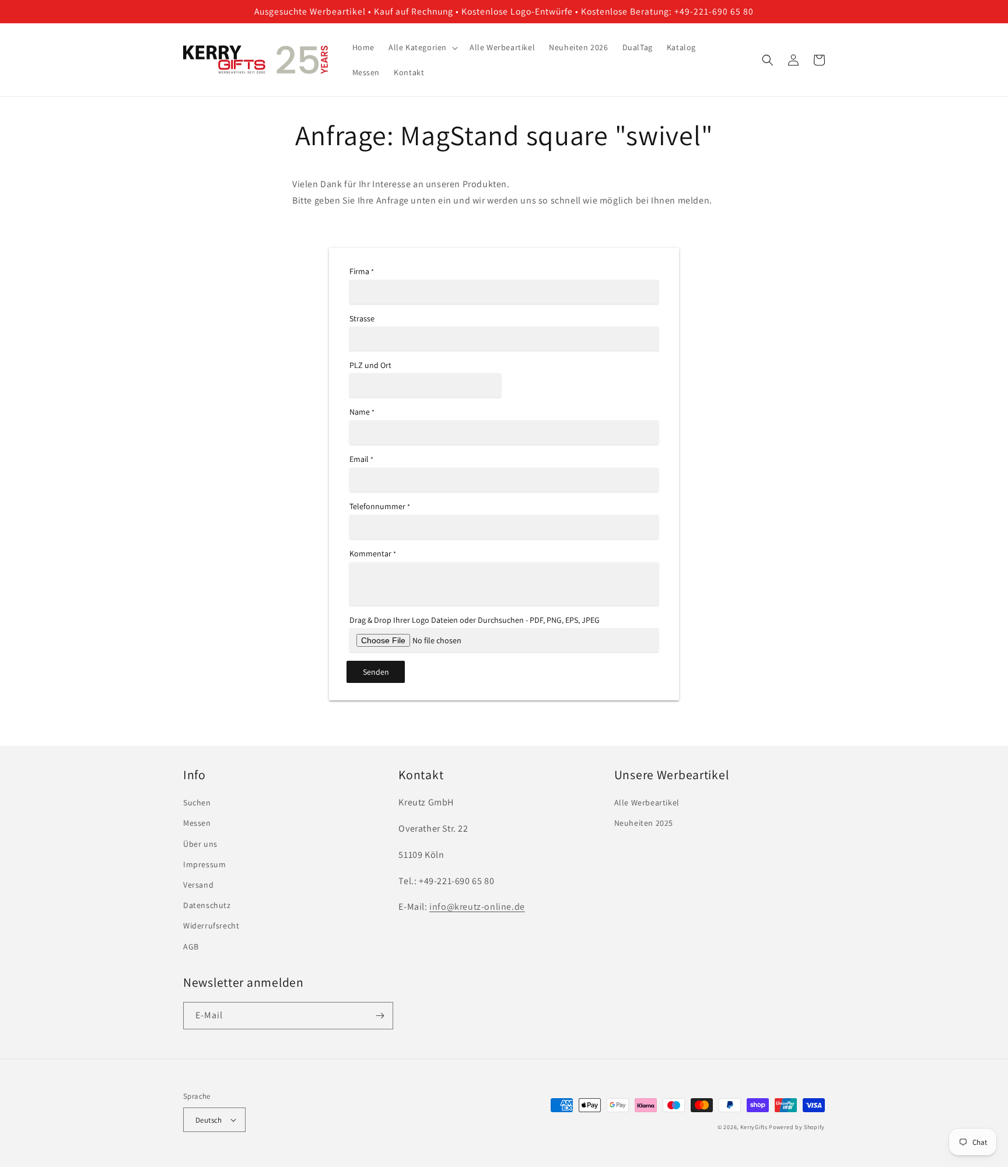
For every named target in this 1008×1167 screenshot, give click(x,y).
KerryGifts (754, 1127)
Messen (197, 823)
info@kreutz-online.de (477, 906)
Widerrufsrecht (211, 925)
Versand (198, 884)
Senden (376, 672)
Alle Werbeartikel (647, 802)
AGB (191, 946)
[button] (422, 47)
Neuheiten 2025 (643, 823)
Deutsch (208, 1120)
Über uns (200, 844)
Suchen (197, 802)
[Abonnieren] (380, 1015)
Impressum (204, 864)
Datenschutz (207, 905)
